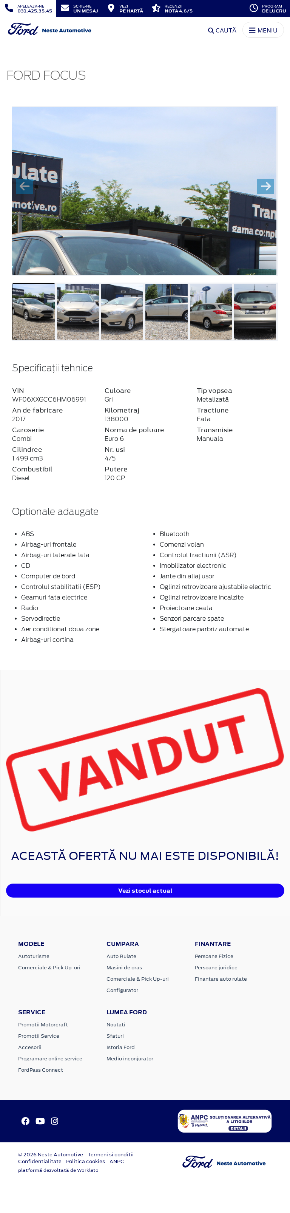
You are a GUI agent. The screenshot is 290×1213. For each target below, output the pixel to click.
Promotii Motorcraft (43, 1024)
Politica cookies (85, 1161)
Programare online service (50, 1058)
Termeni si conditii (111, 1154)
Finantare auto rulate (221, 979)
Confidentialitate (40, 1161)
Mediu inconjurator (129, 1058)
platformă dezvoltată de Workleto (58, 1170)
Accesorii (30, 1047)
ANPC (117, 1161)
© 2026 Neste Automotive (50, 1154)
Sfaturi (115, 1036)
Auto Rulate (121, 956)
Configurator (122, 990)
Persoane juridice (216, 967)
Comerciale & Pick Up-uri (49, 967)
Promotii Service (38, 1036)
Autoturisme (33, 956)
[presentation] (24, 186)
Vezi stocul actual (145, 891)
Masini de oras (124, 967)
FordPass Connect (40, 1070)
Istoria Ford (120, 1047)
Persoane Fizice (214, 956)
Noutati (115, 1024)
